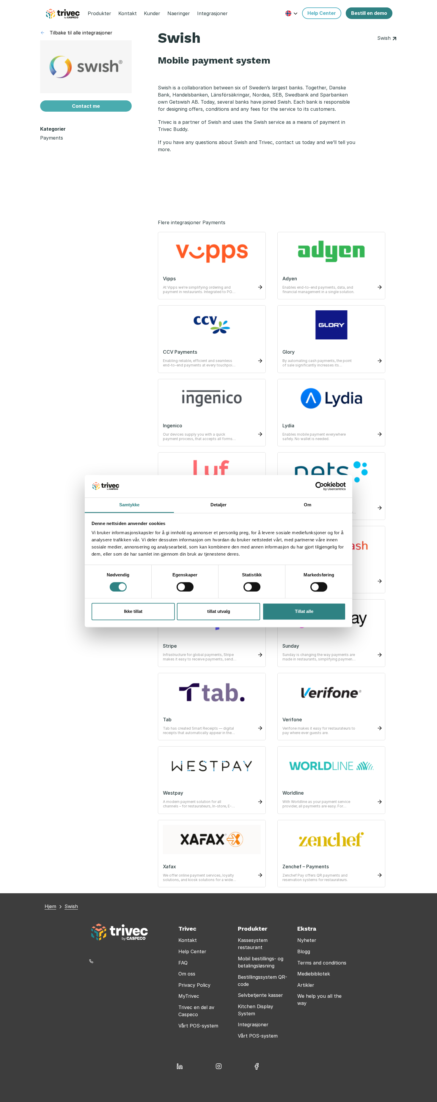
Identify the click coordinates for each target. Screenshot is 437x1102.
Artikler (305, 985)
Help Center (192, 951)
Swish (384, 38)
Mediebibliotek (313, 974)
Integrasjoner (253, 1024)
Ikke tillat (133, 611)
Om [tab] (307, 504)
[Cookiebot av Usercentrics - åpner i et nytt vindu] (320, 486)
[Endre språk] (291, 13)
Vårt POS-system (198, 1026)
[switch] (185, 587)
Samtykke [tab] (129, 504)
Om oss (186, 974)
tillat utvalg (218, 611)
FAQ (183, 963)
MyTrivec (188, 996)
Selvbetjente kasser (260, 995)
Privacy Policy (194, 985)
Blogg (303, 951)
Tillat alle (304, 611)
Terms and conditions (321, 963)
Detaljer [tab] (218, 504)
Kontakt (187, 940)
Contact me (86, 106)
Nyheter (306, 940)
